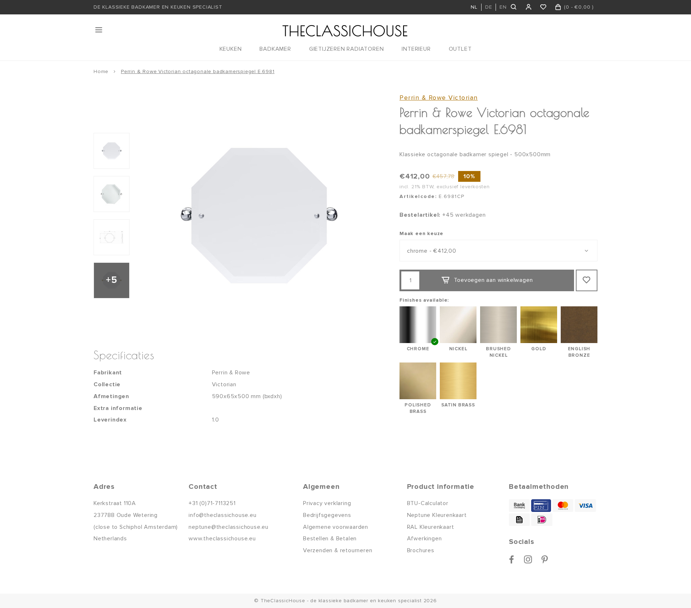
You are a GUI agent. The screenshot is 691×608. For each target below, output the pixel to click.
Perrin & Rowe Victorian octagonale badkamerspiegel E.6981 (198, 71)
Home (101, 71)
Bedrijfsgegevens (327, 515)
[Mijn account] (528, 7)
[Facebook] (511, 559)
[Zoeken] (514, 7)
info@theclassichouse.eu (222, 515)
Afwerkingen (424, 538)
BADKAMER (275, 49)
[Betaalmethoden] (519, 505)
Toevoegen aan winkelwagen (493, 280)
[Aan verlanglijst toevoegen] (586, 280)
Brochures (420, 550)
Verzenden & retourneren (337, 550)
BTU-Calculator (427, 503)
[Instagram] (528, 559)
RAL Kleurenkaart (430, 527)
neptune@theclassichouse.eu (228, 527)
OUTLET (460, 49)
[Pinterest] (544, 559)
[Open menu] (99, 29)
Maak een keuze (421, 233)
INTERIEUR (416, 49)
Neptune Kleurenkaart (437, 515)
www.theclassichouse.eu (222, 538)
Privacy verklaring (327, 503)
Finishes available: (424, 300)
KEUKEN (231, 49)
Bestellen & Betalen (330, 538)
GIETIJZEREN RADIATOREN (346, 49)
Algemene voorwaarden (335, 527)
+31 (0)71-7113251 (212, 503)
